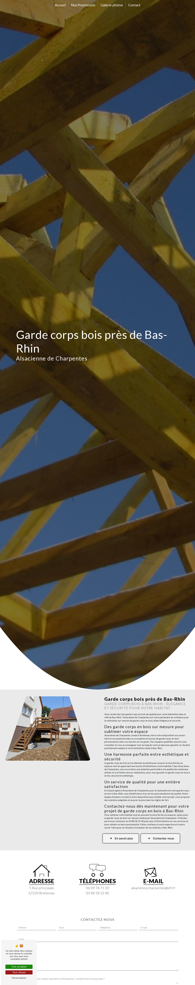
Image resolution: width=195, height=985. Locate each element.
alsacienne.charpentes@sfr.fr (153, 888)
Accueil (60, 5)
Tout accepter (19, 966)
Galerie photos (111, 5)
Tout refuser (19, 972)
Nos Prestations (83, 5)
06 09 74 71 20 (97, 888)
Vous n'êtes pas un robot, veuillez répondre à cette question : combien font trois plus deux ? (61, 978)
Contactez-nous (163, 838)
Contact (134, 5)
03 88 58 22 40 (97, 893)
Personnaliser (19, 977)
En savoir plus (124, 838)
